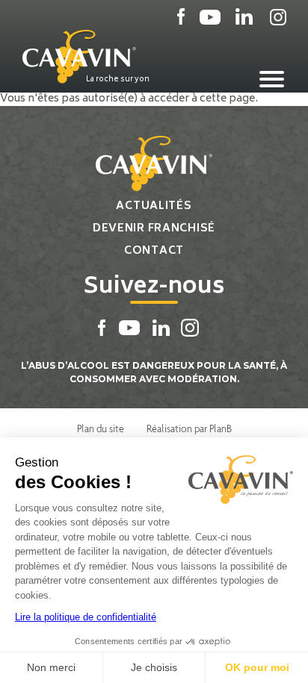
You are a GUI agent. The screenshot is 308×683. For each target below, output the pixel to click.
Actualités (153, 206)
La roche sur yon (118, 79)
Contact (154, 251)
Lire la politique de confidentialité (85, 617)
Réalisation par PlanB (189, 428)
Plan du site (100, 428)
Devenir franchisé (154, 228)
